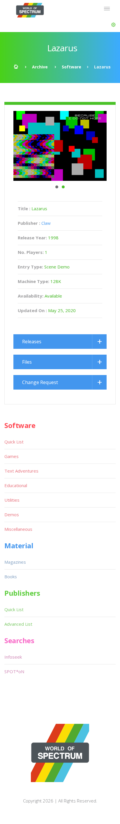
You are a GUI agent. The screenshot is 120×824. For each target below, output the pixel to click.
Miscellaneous (18, 529)
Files (27, 362)
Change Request (40, 382)
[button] (113, 25)
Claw (46, 223)
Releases (31, 341)
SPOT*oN (14, 671)
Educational (15, 485)
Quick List (14, 442)
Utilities (12, 500)
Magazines (15, 562)
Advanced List (18, 624)
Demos (11, 514)
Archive (40, 67)
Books (10, 576)
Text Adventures (21, 471)
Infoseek (13, 657)
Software (71, 67)
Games (11, 456)
